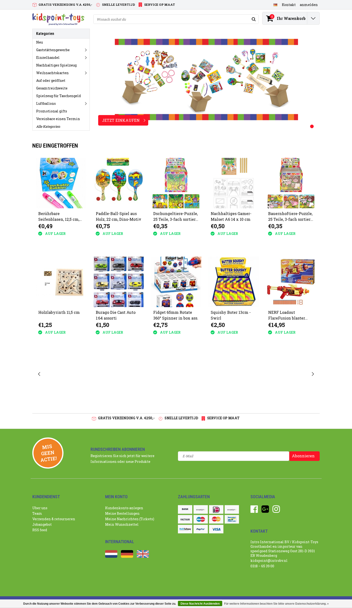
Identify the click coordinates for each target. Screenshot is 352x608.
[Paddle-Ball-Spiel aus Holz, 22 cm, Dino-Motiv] (118, 183)
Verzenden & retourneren (53, 519)
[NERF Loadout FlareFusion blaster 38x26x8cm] (291, 282)
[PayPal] (200, 529)
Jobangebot (42, 524)
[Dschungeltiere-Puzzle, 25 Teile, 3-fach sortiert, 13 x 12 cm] (176, 183)
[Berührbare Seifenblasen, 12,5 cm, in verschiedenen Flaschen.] (61, 183)
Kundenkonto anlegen (124, 508)
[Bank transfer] (185, 509)
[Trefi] (289, 374)
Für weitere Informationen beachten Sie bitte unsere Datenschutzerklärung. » (276, 603)
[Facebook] (254, 511)
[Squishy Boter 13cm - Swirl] (233, 282)
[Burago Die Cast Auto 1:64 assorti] (118, 282)
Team (37, 513)
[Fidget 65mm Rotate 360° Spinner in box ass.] (176, 282)
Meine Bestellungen (122, 513)
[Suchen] (253, 19)
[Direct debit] (200, 509)
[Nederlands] (111, 556)
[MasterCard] (216, 519)
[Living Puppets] (214, 374)
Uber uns (39, 508)
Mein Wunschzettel (122, 524)
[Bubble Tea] (62, 374)
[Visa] (216, 529)
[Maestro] (200, 519)
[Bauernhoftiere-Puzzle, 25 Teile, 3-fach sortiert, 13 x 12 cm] (291, 183)
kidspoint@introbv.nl (269, 560)
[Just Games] (100, 374)
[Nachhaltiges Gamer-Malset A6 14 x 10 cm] (233, 183)
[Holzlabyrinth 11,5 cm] (61, 282)
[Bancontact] (232, 519)
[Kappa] (138, 374)
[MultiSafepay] (185, 529)
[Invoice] (185, 519)
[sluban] (252, 374)
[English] (143, 556)
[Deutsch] (275, 4)
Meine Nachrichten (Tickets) (129, 519)
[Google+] (265, 511)
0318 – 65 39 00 (262, 566)
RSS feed (39, 530)
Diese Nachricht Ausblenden (200, 603)
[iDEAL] (216, 509)
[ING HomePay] (232, 509)
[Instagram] (276, 511)
